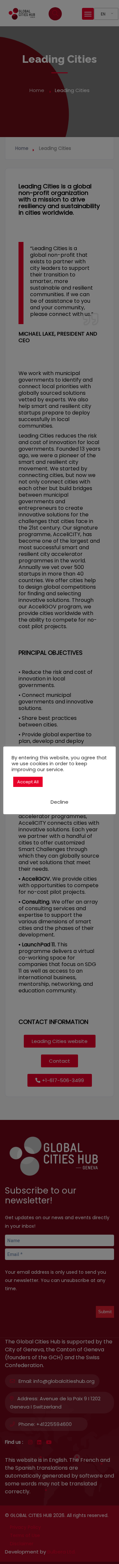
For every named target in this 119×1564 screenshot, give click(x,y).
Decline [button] (59, 801)
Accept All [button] (28, 782)
